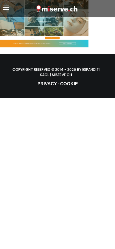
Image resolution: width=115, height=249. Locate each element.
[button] (19, 8)
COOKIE (69, 83)
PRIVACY (47, 83)
